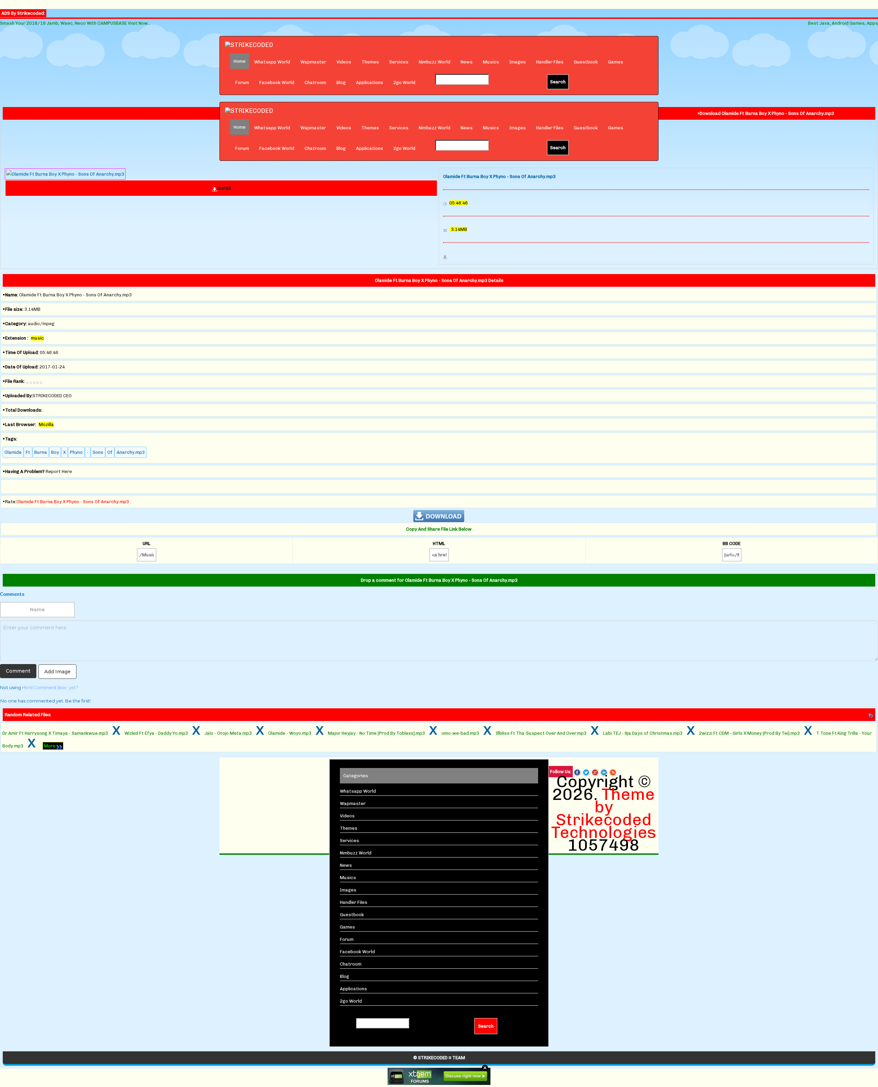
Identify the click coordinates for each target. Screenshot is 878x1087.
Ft (28, 452)
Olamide (13, 452)
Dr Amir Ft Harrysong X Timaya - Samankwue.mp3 (55, 733)
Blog (341, 82)
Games (615, 61)
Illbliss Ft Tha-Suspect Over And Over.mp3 (541, 733)
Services (398, 61)
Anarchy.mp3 (131, 452)
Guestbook (586, 61)
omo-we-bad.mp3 (460, 733)
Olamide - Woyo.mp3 (289, 733)
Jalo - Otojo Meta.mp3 (228, 733)
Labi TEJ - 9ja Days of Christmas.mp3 (643, 733)
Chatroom (315, 82)
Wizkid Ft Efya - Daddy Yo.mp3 (156, 733)
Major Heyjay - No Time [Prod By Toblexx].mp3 (376, 733)
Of (109, 452)
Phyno (76, 452)
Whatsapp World (272, 61)
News (467, 61)
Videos (343, 61)
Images (517, 61)
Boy (55, 452)
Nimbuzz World (434, 61)
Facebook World (276, 82)
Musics (491, 61)
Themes (370, 61)
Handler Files (549, 61)
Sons (98, 452)
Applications (369, 82)
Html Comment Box (44, 687)
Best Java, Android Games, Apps (843, 23)
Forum (242, 82)
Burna (40, 452)
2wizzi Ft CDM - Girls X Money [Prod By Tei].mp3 (749, 733)
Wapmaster (313, 61)
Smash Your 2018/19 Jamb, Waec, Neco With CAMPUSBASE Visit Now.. (75, 23)
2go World (404, 82)
